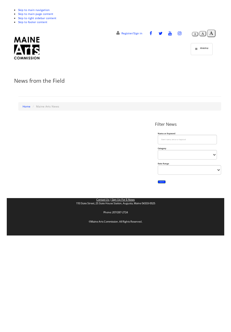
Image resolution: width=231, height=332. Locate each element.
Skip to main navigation (34, 10)
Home (26, 106)
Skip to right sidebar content (37, 18)
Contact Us (103, 199)
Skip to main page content (35, 14)
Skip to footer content (32, 22)
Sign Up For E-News (123, 199)
